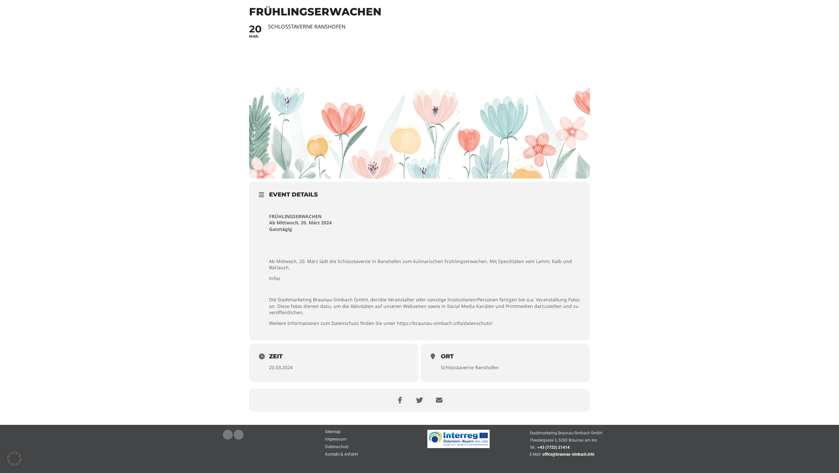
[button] (14, 458)
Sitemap (333, 432)
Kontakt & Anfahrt (341, 454)
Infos (274, 278)
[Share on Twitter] (419, 400)
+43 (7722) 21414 (553, 447)
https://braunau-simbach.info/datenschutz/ (445, 323)
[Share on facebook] (400, 400)
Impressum (335, 439)
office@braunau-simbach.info (568, 454)
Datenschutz (337, 447)
